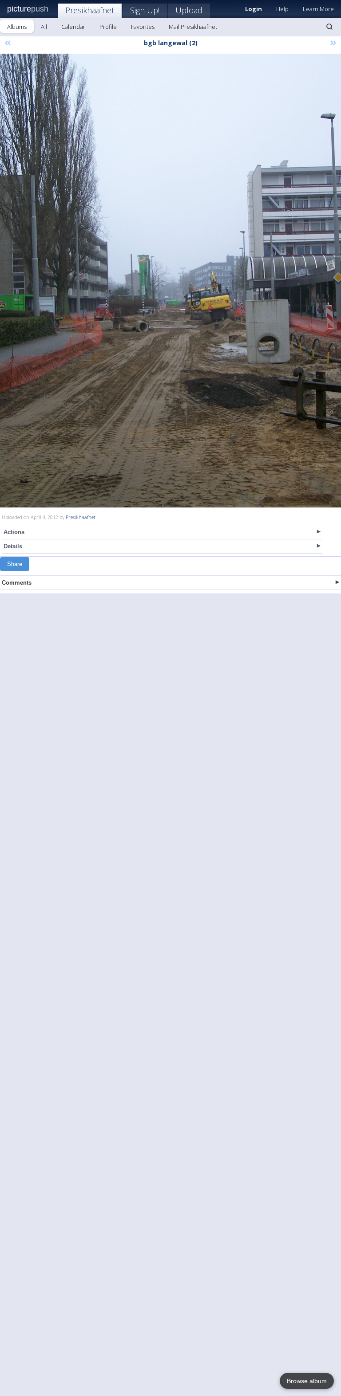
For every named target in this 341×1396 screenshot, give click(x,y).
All (44, 27)
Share (14, 564)
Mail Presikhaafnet (193, 27)
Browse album (307, 1380)
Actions (14, 532)
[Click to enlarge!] (170, 280)
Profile (108, 27)
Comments (17, 582)
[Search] (329, 27)
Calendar (73, 27)
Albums (17, 27)
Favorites (143, 27)
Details (13, 546)
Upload (188, 10)
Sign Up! (144, 10)
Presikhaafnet (89, 10)
